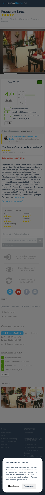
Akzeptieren (29, 486)
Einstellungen (13, 486)
